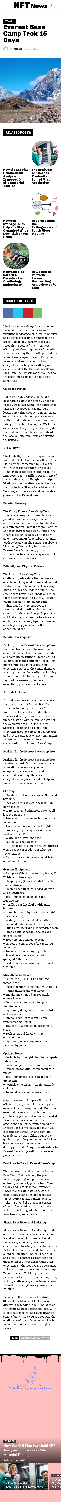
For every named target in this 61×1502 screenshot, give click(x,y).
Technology (10, 1441)
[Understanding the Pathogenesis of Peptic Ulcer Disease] (45, 205)
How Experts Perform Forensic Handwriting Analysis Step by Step (44, 280)
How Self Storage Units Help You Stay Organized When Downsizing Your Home (15, 229)
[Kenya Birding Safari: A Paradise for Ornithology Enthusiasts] (16, 256)
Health (7, 1479)
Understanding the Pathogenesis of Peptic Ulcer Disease (44, 227)
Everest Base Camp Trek (34, 1338)
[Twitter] (18, 313)
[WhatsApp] (37, 313)
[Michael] (6, 48)
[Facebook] (8, 313)
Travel (9, 21)
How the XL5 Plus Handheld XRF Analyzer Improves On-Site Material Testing (15, 178)
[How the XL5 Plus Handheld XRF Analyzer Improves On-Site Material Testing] (16, 154)
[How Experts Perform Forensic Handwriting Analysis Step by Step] (45, 256)
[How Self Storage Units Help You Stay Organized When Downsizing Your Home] (16, 205)
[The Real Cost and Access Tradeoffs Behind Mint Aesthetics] (45, 154)
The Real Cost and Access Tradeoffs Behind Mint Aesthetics (42, 176)
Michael (17, 49)
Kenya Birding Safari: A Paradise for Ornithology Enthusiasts (13, 278)
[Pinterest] (28, 313)
